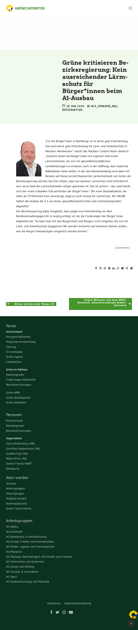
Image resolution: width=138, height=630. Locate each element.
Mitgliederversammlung (20, 341)
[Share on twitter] (100, 268)
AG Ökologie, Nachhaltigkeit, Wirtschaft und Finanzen (39, 556)
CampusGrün (13, 361)
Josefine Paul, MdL (17, 453)
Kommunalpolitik (16, 503)
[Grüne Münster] (28, 8)
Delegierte (12, 468)
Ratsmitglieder (15, 374)
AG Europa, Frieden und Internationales (30, 541)
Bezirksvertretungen (18, 384)
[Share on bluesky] (122, 268)
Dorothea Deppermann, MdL (23, 448)
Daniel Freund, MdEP (19, 463)
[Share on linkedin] (114, 268)
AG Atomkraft (14, 531)
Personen (14, 414)
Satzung (11, 346)
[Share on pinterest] (109, 268)
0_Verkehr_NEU (106, 106)
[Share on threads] (105, 268)
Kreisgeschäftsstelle (18, 336)
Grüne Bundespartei (18, 397)
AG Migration (14, 551)
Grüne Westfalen (16, 402)
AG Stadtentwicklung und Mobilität (27, 581)
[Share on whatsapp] (118, 268)
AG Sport (11, 576)
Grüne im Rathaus (16, 369)
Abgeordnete (14, 438)
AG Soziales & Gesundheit (22, 571)
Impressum (54, 603)
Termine (11, 483)
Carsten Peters (122, 248)
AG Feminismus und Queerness (25, 561)
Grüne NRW (13, 392)
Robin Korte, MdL (16, 458)
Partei (11, 325)
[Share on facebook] (96, 268)
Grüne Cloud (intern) (18, 508)
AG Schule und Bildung (20, 566)
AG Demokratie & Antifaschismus (26, 536)
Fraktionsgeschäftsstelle (21, 379)
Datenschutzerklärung (77, 603)
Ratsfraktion (72, 110)
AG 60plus (12, 526)
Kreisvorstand (14, 420)
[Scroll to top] (131, 622)
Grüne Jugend (14, 356)
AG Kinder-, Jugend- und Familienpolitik (30, 546)
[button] (130, 8)
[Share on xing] (127, 268)
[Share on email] (131, 268)
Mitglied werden (16, 498)
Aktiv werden (17, 477)
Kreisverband (14, 331)
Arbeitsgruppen (15, 488)
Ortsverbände (14, 352)
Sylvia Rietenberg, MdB (20, 443)
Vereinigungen (15, 493)
